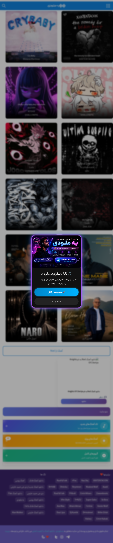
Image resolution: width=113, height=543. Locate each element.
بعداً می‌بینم (56, 301)
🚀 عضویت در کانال (56, 292)
